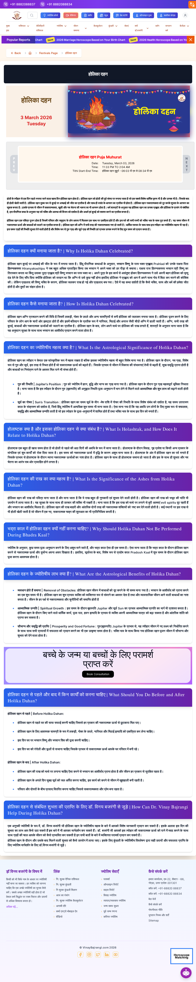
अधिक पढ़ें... (12, 906)
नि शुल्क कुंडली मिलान (65, 889)
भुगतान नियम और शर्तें (159, 915)
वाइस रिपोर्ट (107, 889)
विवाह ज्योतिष (108, 895)
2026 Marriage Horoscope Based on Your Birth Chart (61, 39)
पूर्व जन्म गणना (109, 911)
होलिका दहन (71, 53)
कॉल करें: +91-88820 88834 (165, 893)
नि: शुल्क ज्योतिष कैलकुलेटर (68, 900)
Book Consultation (98, 674)
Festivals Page (48, 53)
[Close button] (190, 39)
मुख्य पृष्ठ (8, 28)
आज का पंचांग (61, 895)
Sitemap (154, 920)
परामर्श (105, 879)
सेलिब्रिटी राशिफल (40, 28)
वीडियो (58, 916)
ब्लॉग (157, 25)
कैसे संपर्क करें (155, 904)
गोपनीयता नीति (156, 909)
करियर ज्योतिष (109, 916)
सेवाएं (126, 25)
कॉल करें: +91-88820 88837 (165, 888)
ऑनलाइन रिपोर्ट (109, 884)
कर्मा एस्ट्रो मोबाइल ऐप (65, 911)
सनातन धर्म (168, 28)
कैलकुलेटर (98, 25)
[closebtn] (192, 4)
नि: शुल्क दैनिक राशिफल (66, 879)
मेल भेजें (152, 899)
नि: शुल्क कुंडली (62, 884)
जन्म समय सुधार (110, 905)
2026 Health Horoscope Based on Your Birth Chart (142, 39)
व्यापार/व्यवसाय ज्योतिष (113, 900)
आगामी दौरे (60, 905)
